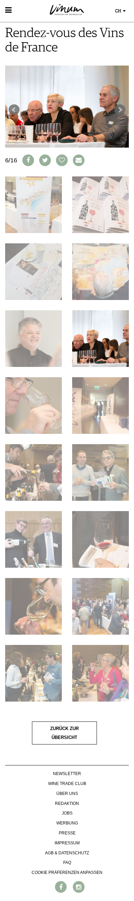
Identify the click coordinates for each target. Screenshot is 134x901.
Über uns (67, 793)
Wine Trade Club (67, 783)
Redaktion (67, 803)
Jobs (67, 813)
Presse (67, 833)
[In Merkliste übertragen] (62, 160)
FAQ (67, 862)
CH (118, 11)
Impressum (67, 843)
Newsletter (67, 773)
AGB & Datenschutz (67, 853)
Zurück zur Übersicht (64, 733)
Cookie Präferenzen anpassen (67, 872)
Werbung (67, 823)
